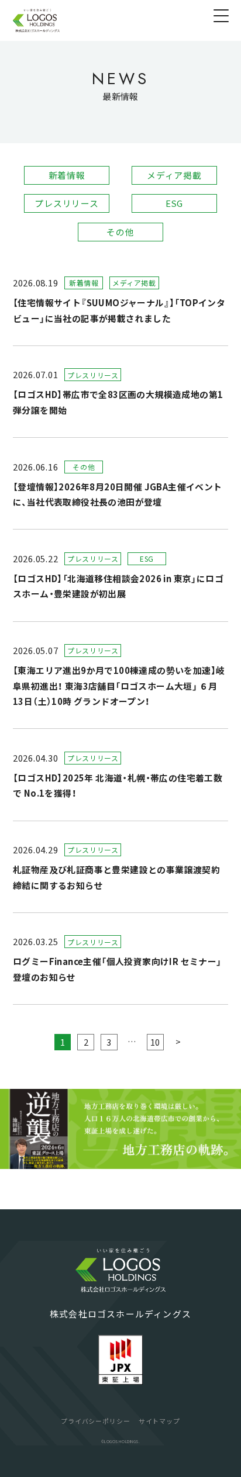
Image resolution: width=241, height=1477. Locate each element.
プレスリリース (66, 203)
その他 (120, 232)
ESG (174, 203)
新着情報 (67, 175)
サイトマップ (159, 1421)
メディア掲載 (174, 175)
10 (155, 1042)
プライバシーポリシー (95, 1421)
